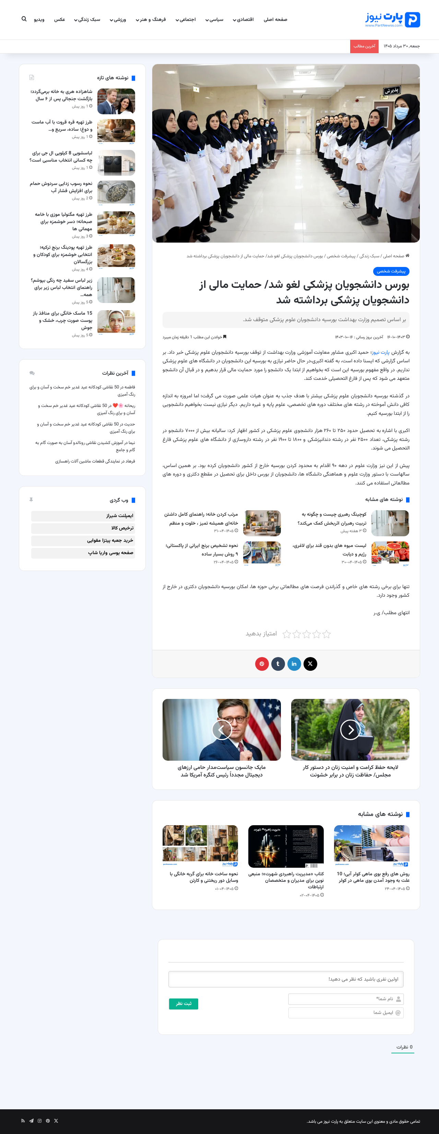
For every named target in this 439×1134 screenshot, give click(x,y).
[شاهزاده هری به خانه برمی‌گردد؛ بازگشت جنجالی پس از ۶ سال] (116, 101)
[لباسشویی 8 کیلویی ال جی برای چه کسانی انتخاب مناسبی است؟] (116, 163)
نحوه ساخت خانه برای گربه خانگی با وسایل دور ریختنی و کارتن (204, 877)
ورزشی (120, 20)
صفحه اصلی (275, 20)
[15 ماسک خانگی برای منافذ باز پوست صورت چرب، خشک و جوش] (116, 323)
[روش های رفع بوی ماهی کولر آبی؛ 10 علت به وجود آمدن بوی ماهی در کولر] (372, 846)
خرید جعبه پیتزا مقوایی (110, 541)
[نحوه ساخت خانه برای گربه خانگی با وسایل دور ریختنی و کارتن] (200, 846)
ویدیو (39, 20)
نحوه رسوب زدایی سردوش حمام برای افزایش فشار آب (61, 187)
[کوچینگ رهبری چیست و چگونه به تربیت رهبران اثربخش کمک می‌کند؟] (390, 523)
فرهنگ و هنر (153, 20)
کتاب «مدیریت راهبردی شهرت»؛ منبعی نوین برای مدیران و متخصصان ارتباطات (286, 880)
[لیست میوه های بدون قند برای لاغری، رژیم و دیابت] (390, 554)
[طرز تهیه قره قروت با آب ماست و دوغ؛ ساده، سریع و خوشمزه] (116, 132)
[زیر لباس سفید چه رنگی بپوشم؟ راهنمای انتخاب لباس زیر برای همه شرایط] (116, 290)
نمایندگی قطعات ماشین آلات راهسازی (87, 461)
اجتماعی (188, 20)
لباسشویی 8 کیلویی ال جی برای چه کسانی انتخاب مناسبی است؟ (60, 157)
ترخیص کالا (122, 528)
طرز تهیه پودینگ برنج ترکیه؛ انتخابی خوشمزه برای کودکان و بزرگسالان (62, 255)
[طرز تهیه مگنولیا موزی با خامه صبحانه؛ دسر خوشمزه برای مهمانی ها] (116, 224)
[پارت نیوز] (392, 19)
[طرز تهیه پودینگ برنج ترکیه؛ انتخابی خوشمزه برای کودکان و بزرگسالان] (116, 257)
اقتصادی (245, 20)
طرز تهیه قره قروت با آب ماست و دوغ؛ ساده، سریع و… (62, 126)
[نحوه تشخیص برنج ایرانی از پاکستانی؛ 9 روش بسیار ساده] (262, 554)
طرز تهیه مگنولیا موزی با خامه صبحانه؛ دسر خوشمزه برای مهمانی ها (63, 222)
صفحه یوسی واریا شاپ (110, 553)
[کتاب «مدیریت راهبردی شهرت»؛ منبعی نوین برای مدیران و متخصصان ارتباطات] (286, 846)
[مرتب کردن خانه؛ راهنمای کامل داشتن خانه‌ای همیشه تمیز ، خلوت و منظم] (262, 523)
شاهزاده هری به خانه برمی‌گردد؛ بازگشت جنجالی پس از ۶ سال (61, 95)
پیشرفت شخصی (341, 256)
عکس (59, 20)
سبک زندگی (89, 20)
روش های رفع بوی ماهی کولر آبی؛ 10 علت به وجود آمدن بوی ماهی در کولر (373, 877)
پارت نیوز (381, 352)
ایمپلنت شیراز (119, 516)
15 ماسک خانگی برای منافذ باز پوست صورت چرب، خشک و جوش (62, 321)
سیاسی (216, 20)
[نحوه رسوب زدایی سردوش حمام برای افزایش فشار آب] (116, 193)
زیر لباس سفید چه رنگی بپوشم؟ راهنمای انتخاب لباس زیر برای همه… (61, 288)
